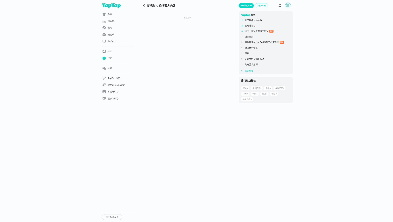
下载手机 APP (246, 5)
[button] (288, 5)
